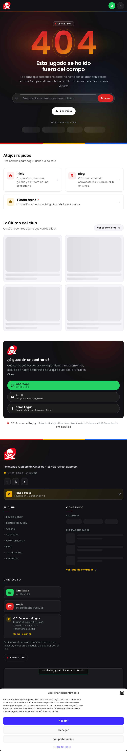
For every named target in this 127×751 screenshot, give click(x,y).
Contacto (12, 558)
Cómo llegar (20, 633)
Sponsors (12, 534)
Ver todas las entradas (79, 569)
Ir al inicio (66, 111)
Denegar (63, 730)
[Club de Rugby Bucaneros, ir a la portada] (7, 5)
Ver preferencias (63, 739)
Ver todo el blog (107, 227)
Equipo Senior (14, 517)
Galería (10, 528)
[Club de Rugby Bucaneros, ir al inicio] (10, 454)
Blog (9, 546)
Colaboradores (15, 540)
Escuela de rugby (16, 522)
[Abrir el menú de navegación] (120, 5)
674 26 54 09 (63, 427)
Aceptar (63, 720)
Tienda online (14, 552)
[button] (122, 692)
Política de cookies (62, 747)
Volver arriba (17, 657)
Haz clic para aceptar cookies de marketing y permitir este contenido (63, 668)
